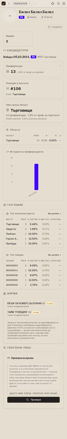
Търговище (19, 94)
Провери (36, 399)
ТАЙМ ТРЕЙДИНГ (17, 312)
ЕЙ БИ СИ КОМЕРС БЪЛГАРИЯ (24, 303)
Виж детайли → (54, 213)
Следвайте (56, 27)
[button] (52, 3)
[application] (33, 177)
